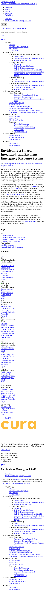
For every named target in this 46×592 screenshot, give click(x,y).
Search (4, 24)
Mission (12, 489)
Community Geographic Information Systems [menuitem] (29, 58)
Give (2, 35)
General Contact (14, 589)
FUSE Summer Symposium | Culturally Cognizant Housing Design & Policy (8, 376)
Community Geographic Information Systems (29, 502)
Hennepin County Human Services (12, 239)
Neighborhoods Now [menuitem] (16, 103)
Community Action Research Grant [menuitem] (26, 95)
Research (4, 316)
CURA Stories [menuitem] (14, 118)
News (3, 256)
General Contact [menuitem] (14, 145)
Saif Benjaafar (16, 188)
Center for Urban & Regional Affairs (13, 28)
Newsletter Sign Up (16, 564)
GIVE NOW (5, 450)
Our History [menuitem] (13, 49)
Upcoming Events (15, 580)
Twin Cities (9, 15)
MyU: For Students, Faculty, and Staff (18, 21)
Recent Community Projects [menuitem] (23, 126)
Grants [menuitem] (16, 79)
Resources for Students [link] (17, 62)
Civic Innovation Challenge (15, 194)
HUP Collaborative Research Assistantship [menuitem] (28, 70)
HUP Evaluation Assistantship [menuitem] (24, 68)
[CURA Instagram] (4, 465)
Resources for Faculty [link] (16, 78)
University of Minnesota (21, 479)
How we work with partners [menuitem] (18, 47)
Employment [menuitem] (18, 64)
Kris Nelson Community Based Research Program (26, 556)
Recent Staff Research (21, 568)
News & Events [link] (10, 134)
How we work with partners (18, 491)
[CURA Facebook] (1, 465)
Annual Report (14, 495)
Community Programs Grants (23, 541)
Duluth (7, 9)
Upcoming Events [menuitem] (15, 135)
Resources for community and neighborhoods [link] (24, 54)
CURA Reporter (15, 560)
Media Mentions (14, 583)
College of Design (7, 235)
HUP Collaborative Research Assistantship (28, 514)
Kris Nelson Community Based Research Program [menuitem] (26, 112)
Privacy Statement (6, 483)
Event (3, 351)
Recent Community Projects (23, 570)
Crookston (8, 7)
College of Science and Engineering (13, 237)
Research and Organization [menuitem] (23, 60)
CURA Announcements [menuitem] (17, 137)
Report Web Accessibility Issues (21, 483)
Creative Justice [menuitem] (19, 56)
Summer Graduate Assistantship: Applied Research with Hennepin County (7, 293)
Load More (9, 418)
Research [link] (12, 122)
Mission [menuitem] (12, 45)
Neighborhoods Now (16, 547)
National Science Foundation (10, 241)
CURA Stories (14, 562)
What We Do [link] (9, 43)
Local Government (7, 245)
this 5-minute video (28, 221)
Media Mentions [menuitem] (14, 139)
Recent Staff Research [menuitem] (21, 124)
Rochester (8, 13)
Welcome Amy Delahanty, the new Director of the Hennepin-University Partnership (8, 310)
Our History (13, 493)
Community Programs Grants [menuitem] (23, 97)
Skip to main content (8, 2)
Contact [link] (7, 141)
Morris (7, 11)
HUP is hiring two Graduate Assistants (7, 348)
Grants (16, 524)
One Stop (8, 19)
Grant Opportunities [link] (16, 93)
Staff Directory (14, 587)
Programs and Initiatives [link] (13, 91)
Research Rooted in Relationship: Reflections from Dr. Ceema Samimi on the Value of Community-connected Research (8, 271)
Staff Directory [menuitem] (14, 143)
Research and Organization (23, 504)
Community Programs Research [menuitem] (24, 128)
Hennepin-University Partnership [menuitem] (25, 87)
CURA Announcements (17, 581)
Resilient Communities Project (24, 510)
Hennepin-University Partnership (12, 247)
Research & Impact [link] (11, 114)
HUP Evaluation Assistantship (24, 512)
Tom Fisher (33, 187)
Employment (18, 508)
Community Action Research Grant (26, 539)
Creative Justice (19, 500)
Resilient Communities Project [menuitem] (24, 66)
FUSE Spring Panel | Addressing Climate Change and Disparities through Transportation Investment (8, 359)
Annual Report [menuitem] (14, 50)
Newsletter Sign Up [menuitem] (16, 120)
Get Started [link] (9, 52)
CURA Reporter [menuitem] (15, 116)
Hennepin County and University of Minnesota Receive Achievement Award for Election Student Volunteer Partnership (8, 394)
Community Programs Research (24, 572)
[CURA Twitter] (3, 465)
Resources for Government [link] (18, 83)
